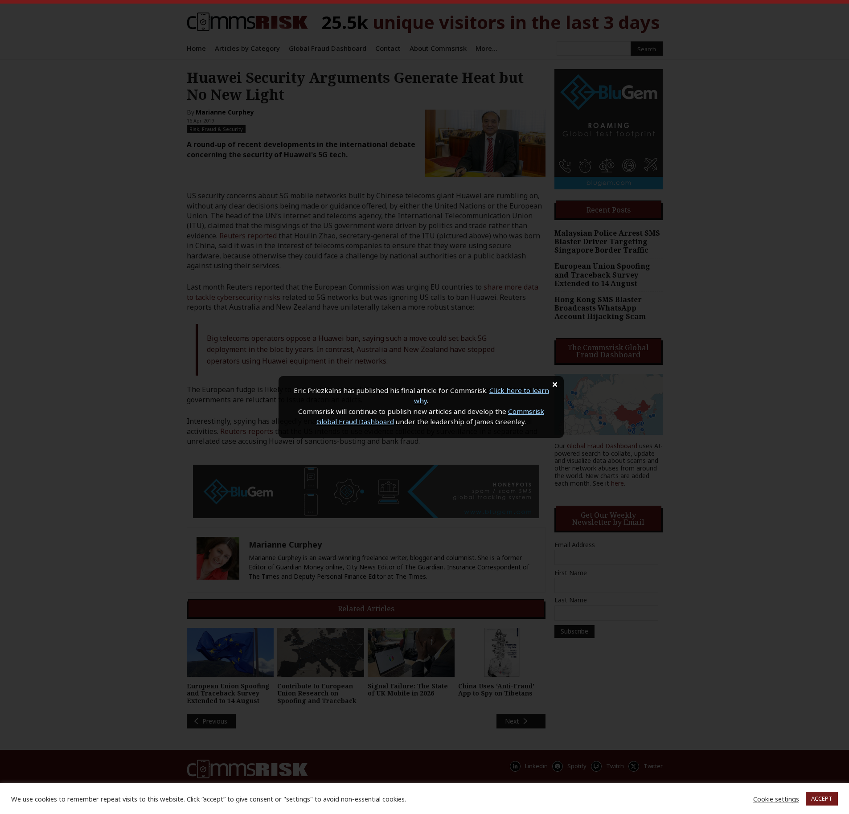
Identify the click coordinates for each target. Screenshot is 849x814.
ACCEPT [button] (822, 798)
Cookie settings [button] (776, 799)
